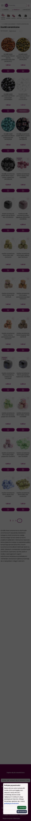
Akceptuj (23, 808)
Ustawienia (22, 812)
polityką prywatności (11, 803)
